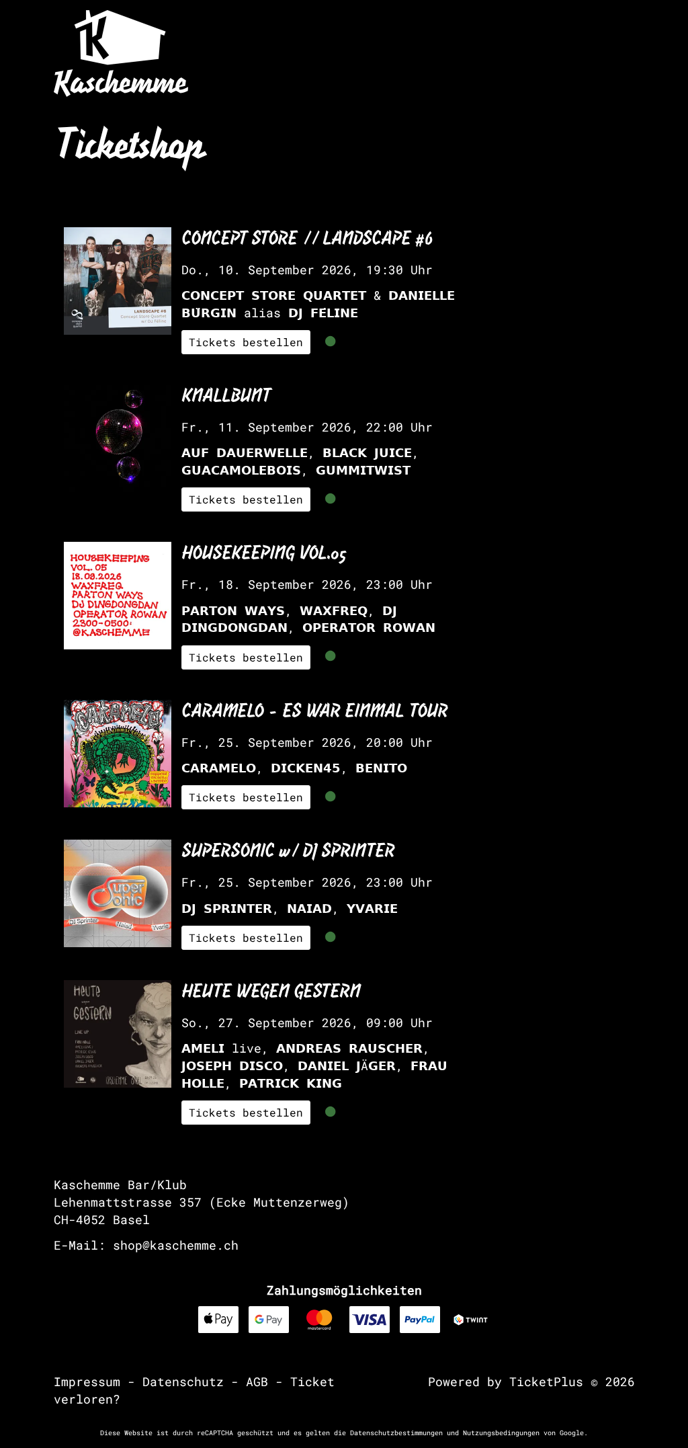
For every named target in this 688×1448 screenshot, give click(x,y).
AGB (257, 1381)
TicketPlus (546, 1381)
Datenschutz (183, 1381)
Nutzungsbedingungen (501, 1433)
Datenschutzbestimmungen (396, 1433)
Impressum (87, 1381)
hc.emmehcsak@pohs (176, 1245)
